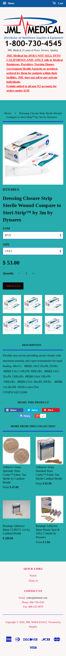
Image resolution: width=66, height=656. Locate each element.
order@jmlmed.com (36, 597)
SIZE (6, 244)
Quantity (8, 273)
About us (33, 580)
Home (7, 113)
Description (31, 345)
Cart (60, 3)
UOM (6, 228)
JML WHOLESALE (36, 622)
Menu (10, 3)
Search (33, 575)
